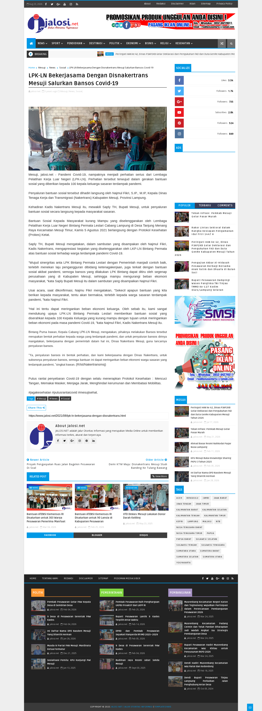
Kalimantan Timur (215, 515)
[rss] (77, 4)
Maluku (207, 521)
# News (54, 398)
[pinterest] (223, 578)
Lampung (193, 521)
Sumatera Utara (212, 556)
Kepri (179, 521)
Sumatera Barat (209, 551)
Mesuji (90, 54)
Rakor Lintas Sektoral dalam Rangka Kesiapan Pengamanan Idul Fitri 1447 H (212, 231)
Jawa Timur (202, 504)
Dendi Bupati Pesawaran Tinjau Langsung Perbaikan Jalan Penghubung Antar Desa (206, 681)
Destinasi (95, 43)
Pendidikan (74, 43)
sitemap (206, 3)
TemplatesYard (163, 706)
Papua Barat (183, 539)
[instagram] (70, 4)
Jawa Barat (220, 498)
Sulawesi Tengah (186, 545)
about (147, 3)
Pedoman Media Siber (127, 578)
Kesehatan (183, 43)
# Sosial (65, 398)
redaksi (160, 3)
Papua (210, 533)
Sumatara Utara (186, 551)
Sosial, (79, 91)
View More (161, 476)
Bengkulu (192, 498)
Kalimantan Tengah (188, 515)
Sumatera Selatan (187, 556)
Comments (225, 205)
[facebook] (45, 4)
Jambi (206, 498)
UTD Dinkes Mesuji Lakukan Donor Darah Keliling (144, 516)
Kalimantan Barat (187, 509)
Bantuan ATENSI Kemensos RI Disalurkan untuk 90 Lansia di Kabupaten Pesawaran (93, 518)
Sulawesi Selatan (206, 539)
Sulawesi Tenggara (213, 545)
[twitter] (52, 4)
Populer (185, 205)
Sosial (62, 67)
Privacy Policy (224, 3)
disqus (144, 535)
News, (72, 91)
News (41, 43)
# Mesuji (41, 398)
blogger (97, 535)
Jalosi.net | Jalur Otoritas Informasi (132, 706)
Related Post (38, 476)
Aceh (179, 498)
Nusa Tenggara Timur (189, 533)
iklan (192, 3)
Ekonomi (132, 43)
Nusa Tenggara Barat (189, 527)
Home (32, 67)
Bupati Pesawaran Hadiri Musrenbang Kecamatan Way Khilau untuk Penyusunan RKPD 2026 (206, 648)
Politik (114, 43)
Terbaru (205, 205)
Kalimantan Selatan (214, 509)
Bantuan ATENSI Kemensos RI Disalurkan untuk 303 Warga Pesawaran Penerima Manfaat (46, 518)
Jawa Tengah (183, 504)
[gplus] (58, 4)
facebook (50, 535)
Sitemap (103, 578)
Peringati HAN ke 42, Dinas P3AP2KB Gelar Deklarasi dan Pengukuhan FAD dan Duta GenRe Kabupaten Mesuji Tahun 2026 (164, 54)
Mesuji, (64, 91)
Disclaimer (86, 578)
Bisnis (149, 43)
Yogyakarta (183, 562)
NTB (218, 521)
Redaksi (68, 578)
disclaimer (177, 3)
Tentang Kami (50, 578)
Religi (164, 43)
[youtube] (64, 4)
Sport (56, 43)
